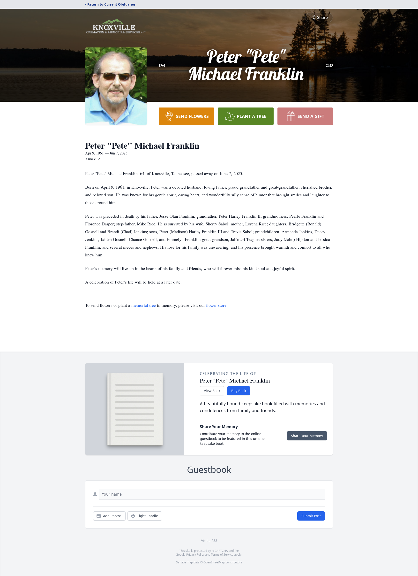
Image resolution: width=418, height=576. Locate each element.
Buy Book (238, 390)
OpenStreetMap (214, 562)
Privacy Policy (195, 555)
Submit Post (311, 516)
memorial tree (143, 305)
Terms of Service (222, 555)
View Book (212, 390)
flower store (216, 305)
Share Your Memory (307, 435)
